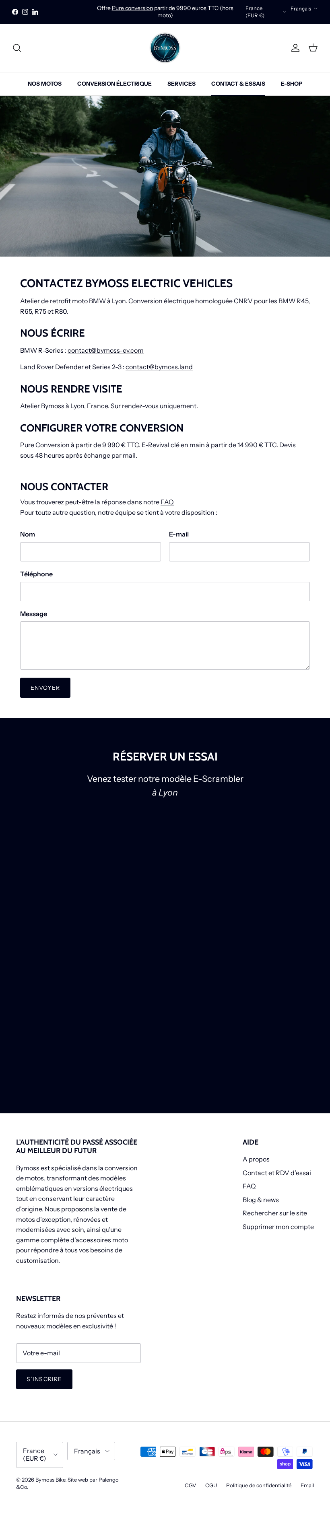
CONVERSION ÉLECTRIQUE (114, 83)
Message (33, 614)
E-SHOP (291, 83)
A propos (256, 1159)
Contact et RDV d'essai (277, 1173)
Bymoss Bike (50, 1479)
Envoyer (45, 687)
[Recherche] (17, 48)
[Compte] (293, 48)
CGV (190, 1485)
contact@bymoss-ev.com (106, 350)
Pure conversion (132, 8)
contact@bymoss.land (159, 367)
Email (307, 1485)
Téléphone (36, 574)
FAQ (167, 502)
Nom (27, 534)
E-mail (179, 534)
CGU (211, 1485)
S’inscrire (44, 1379)
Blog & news (261, 1200)
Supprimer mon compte (278, 1227)
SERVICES (181, 83)
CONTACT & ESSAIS (238, 83)
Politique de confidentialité (258, 1485)
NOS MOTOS (45, 83)
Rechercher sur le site (275, 1213)
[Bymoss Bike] (165, 48)
